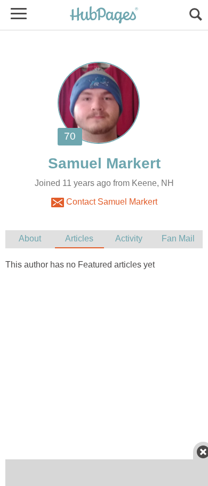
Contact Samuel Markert (110, 201)
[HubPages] (104, 15)
